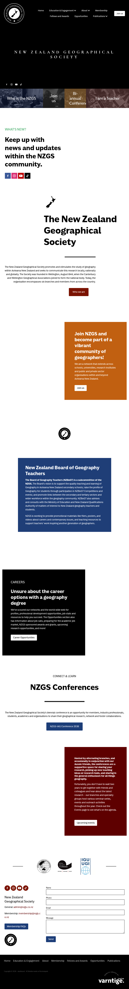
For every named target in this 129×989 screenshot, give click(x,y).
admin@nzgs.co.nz (23, 907)
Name (48, 888)
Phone (49, 898)
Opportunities (81, 16)
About (84, 10)
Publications (99, 16)
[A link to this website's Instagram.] (11, 84)
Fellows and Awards (59, 16)
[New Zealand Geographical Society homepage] (16, 13)
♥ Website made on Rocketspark (37, 971)
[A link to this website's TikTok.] (21, 84)
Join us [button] (80, 387)
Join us (119, 13)
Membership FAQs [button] (16, 926)
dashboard (21, 971)
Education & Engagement (61, 10)
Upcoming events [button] (86, 822)
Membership (101, 10)
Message (49, 918)
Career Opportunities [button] (24, 637)
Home (41, 10)
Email (48, 908)
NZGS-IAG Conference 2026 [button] (64, 726)
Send (51, 939)
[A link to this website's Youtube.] (16, 84)
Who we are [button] (79, 291)
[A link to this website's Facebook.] (7, 84)
